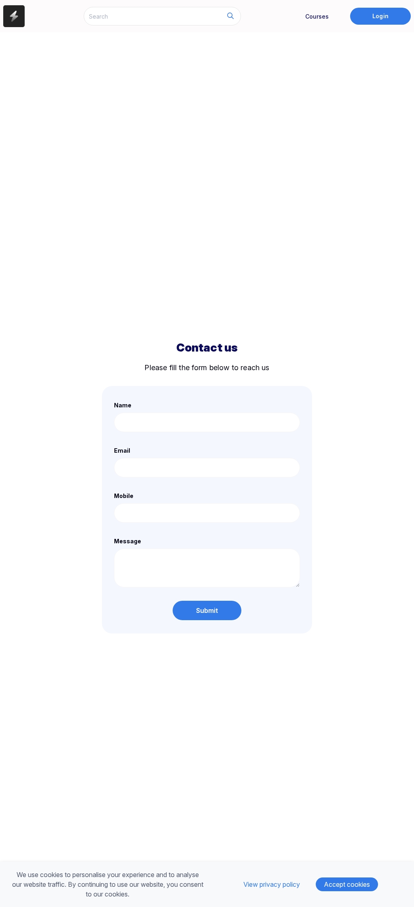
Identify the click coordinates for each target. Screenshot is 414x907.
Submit (207, 610)
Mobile (123, 495)
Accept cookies (347, 884)
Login (380, 16)
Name (122, 405)
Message (127, 541)
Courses (317, 16)
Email (122, 450)
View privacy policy (271, 884)
